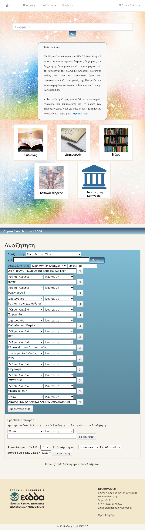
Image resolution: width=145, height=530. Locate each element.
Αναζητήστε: (16, 254)
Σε (101, 447)
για (10, 260)
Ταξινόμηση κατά (65, 447)
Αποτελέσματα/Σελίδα (24, 447)
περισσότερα (80, 113)
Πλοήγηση (47, 5)
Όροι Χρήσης (106, 515)
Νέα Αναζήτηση (20, 408)
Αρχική (30, 5)
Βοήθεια (67, 5)
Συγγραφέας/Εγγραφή (24, 453)
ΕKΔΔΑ (83, 526)
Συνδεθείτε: (130, 5)
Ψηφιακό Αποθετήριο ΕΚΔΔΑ (22, 231)
